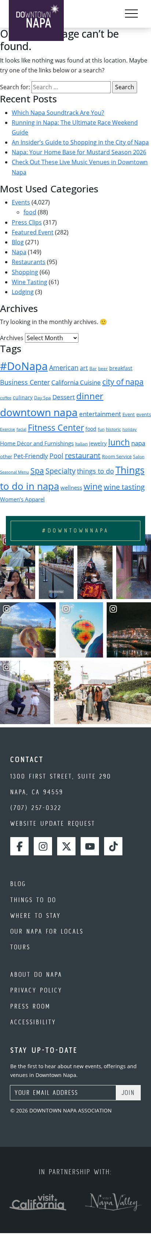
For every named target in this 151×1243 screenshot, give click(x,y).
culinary (23, 397)
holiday (129, 429)
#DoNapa (24, 366)
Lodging (23, 292)
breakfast (120, 368)
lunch (119, 442)
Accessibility (33, 1022)
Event (128, 414)
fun (101, 429)
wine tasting (124, 487)
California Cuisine (76, 382)
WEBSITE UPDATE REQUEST (52, 823)
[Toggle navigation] (131, 14)
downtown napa (39, 412)
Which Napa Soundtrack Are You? (58, 113)
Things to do (33, 900)
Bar (93, 368)
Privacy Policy (36, 990)
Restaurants (28, 262)
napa (138, 443)
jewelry (98, 443)
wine (93, 486)
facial (21, 429)
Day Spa (42, 397)
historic (113, 429)
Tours (20, 947)
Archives (11, 338)
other (6, 456)
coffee (5, 397)
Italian (81, 444)
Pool (56, 455)
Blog (18, 242)
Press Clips (27, 222)
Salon (138, 456)
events (143, 414)
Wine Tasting (29, 282)
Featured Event (33, 232)
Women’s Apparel (22, 499)
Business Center (25, 382)
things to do (95, 471)
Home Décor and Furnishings (37, 443)
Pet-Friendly (31, 456)
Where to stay (35, 915)
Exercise (7, 429)
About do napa (36, 974)
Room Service (117, 456)
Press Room (30, 1006)
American (63, 367)
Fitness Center (56, 427)
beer (103, 368)
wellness (71, 487)
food (29, 212)
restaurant (82, 455)
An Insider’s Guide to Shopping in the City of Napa (80, 142)
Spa (37, 470)
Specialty (60, 471)
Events (21, 202)
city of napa (123, 382)
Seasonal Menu (14, 472)
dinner (89, 396)
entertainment (100, 414)
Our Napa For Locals (47, 931)
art (84, 368)
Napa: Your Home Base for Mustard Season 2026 (79, 152)
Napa (19, 252)
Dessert (63, 397)
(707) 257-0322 (36, 807)
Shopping (25, 272)
